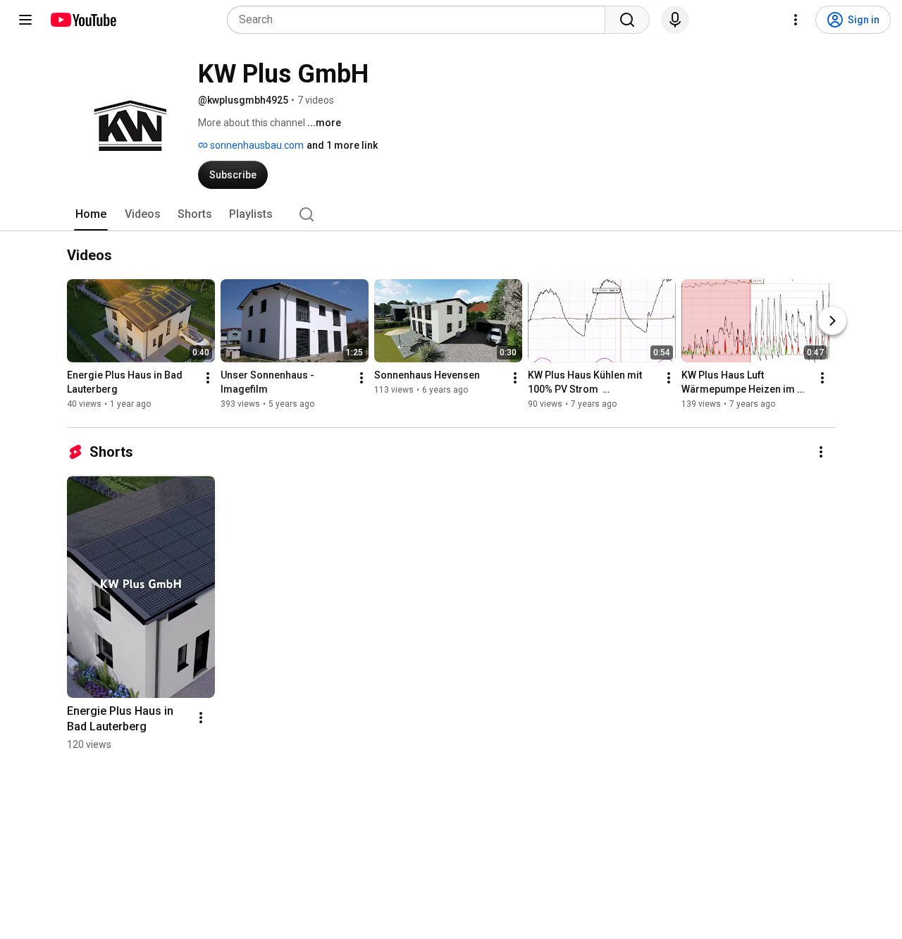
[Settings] (795, 19)
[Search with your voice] (675, 20)
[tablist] (451, 214)
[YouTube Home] (82, 19)
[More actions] (208, 378)
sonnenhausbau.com (256, 145)
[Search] (627, 20)
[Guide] (25, 19)
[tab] (91, 214)
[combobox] (420, 19)
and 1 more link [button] (342, 145)
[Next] (832, 321)
